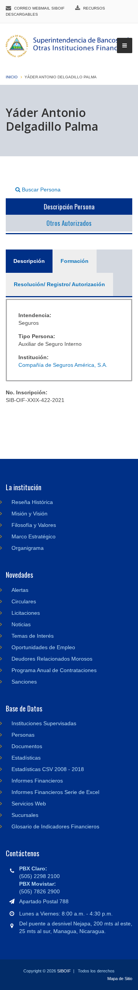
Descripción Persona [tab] (69, 206)
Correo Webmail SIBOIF (39, 8)
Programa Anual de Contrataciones (54, 670)
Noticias (21, 624)
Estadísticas (26, 758)
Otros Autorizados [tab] (69, 223)
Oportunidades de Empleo (43, 647)
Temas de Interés (33, 636)
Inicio (12, 77)
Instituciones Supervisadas (44, 723)
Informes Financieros (37, 781)
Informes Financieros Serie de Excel (55, 792)
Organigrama (28, 548)
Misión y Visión (30, 513)
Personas (23, 735)
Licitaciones (26, 613)
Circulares (24, 601)
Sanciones (24, 682)
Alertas (20, 590)
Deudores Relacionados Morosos (52, 659)
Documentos (27, 746)
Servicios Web (29, 803)
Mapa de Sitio (119, 978)
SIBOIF (64, 971)
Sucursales (25, 815)
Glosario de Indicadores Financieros (55, 826)
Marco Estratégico (34, 536)
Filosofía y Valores (34, 525)
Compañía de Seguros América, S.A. (62, 365)
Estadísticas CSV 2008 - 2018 (48, 769)
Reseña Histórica (32, 502)
